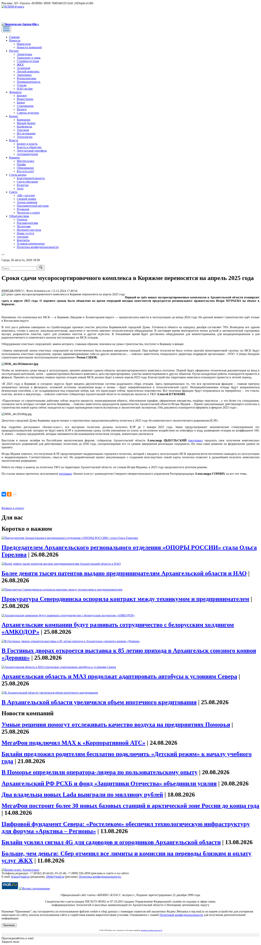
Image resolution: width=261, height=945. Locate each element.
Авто (20, 188)
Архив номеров (27, 202)
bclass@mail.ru (20, 876)
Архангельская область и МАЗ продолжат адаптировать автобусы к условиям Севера (119, 676)
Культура (22, 185)
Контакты (23, 240)
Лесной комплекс (28, 71)
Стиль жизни (17, 174)
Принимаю (9, 925)
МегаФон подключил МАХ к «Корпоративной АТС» (73, 742)
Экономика (24, 75)
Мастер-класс (25, 161)
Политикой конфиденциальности (181, 915)
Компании (23, 119)
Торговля (23, 130)
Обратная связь (19, 216)
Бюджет (22, 95)
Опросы (22, 219)
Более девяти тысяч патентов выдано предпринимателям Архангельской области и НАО (124, 573)
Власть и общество (29, 147)
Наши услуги (25, 233)
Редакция (23, 209)
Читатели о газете (28, 212)
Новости (14, 40)
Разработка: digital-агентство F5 (151, 930)
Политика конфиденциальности (38, 247)
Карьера (14, 157)
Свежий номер (26, 198)
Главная (14, 37)
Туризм (21, 85)
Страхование (25, 105)
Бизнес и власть (27, 143)
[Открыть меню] (6, 29)
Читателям (24, 226)
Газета (13, 192)
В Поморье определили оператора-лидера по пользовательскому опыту (100, 772)
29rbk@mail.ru (55, 876)
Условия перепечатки (31, 243)
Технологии (24, 136)
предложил (195, 440)
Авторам (22, 236)
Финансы (15, 92)
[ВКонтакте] (4, 494)
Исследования (26, 133)
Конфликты (24, 126)
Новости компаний (29, 47)
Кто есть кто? (25, 171)
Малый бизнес (26, 123)
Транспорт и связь (29, 57)
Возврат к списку (13, 508)
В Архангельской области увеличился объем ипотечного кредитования (99, 702)
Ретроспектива (26, 78)
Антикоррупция (27, 154)
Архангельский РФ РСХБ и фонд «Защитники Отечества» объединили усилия (109, 783)
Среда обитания (27, 181)
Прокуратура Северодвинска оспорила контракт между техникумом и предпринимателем (125, 598)
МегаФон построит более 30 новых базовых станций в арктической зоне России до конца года (130, 805)
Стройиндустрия (28, 61)
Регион (14, 50)
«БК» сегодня (26, 195)
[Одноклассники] (9, 494)
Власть (13, 140)
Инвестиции (25, 99)
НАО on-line (25, 88)
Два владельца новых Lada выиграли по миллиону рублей (82, 794)
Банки (21, 102)
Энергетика (24, 54)
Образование (25, 167)
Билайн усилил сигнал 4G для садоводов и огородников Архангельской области (111, 842)
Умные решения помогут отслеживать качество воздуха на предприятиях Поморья (116, 724)
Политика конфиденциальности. (100, 876)
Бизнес (13, 116)
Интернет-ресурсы (29, 229)
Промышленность (28, 81)
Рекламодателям (27, 223)
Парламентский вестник (33, 205)
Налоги (22, 109)
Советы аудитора (28, 112)
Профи (21, 164)
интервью (65, 473)
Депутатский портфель (32, 150)
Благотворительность (31, 178)
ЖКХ (20, 64)
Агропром (23, 68)
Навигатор (24, 44)
